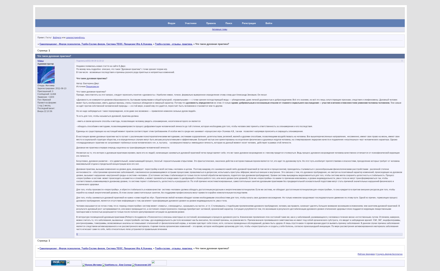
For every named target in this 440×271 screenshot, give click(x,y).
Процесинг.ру (92, 86)
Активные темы (219, 29)
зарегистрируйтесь (75, 37)
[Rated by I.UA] (74, 265)
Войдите (57, 37)
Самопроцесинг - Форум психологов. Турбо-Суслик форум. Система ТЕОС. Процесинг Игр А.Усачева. (96, 44)
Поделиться (81, 61)
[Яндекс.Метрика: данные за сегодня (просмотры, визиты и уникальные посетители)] (92, 265)
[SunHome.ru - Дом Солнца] (116, 265)
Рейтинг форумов (366, 254)
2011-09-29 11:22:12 (95, 61)
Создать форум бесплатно (389, 254)
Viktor (40, 61)
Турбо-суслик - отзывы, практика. (174, 44)
